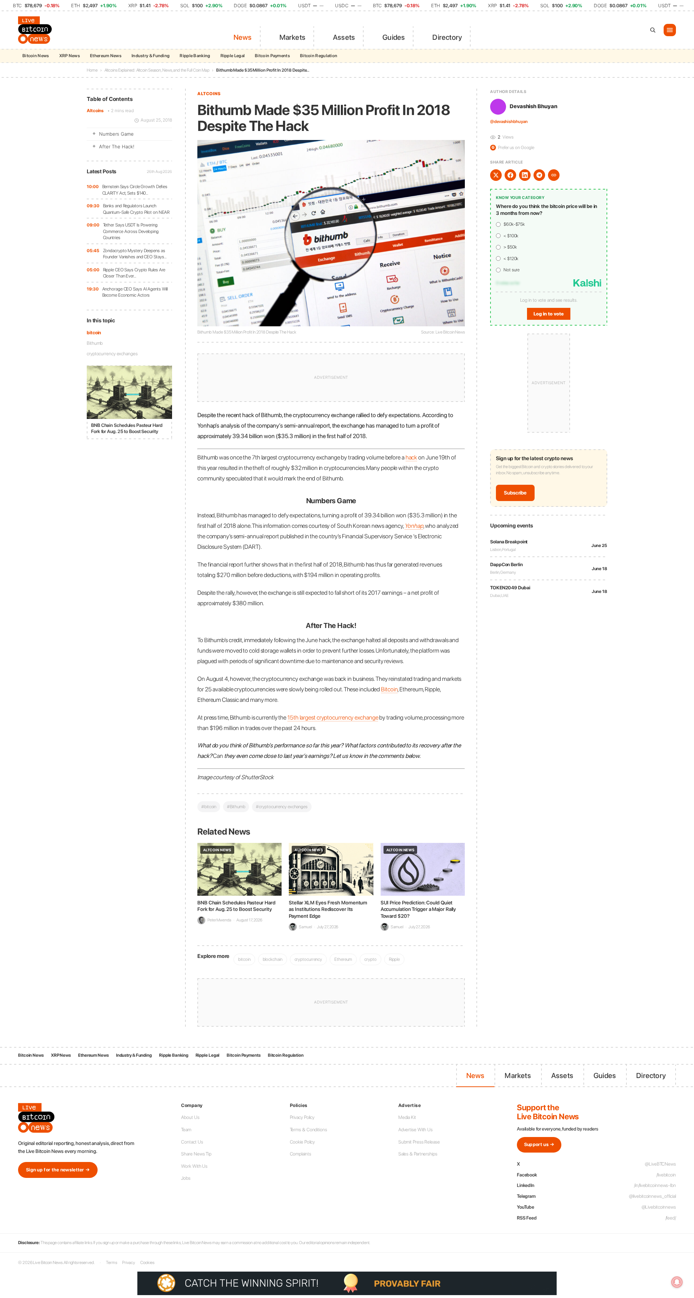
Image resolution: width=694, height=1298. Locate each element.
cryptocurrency (308, 959)
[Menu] (670, 30)
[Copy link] (554, 175)
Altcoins (95, 111)
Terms (111, 1262)
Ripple (394, 959)
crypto (370, 959)
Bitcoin (389, 689)
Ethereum (343, 959)
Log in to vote (549, 314)
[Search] (653, 30)
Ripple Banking (195, 55)
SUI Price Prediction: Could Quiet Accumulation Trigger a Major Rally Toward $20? (418, 909)
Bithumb (95, 343)
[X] (496, 175)
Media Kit (407, 1117)
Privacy (128, 1262)
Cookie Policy (302, 1142)
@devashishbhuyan (508, 121)
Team (186, 1129)
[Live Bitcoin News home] (36, 30)
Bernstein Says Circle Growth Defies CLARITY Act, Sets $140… (135, 190)
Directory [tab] (447, 37)
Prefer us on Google (513, 147)
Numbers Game (116, 134)
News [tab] (243, 37)
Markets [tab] (292, 37)
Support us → (539, 1144)
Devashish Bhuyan (533, 106)
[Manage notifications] (677, 1282)
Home (92, 70)
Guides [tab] (393, 37)
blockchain (272, 959)
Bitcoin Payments (272, 55)
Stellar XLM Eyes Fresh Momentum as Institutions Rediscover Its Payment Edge (328, 909)
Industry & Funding (151, 55)
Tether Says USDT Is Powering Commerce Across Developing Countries (131, 231)
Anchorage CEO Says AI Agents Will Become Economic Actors (135, 292)
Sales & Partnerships (417, 1154)
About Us (190, 1117)
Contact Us (192, 1142)
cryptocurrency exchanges (112, 353)
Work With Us (194, 1166)
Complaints (300, 1154)
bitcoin (94, 332)
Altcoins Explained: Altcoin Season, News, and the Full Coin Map (157, 70)
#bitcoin (208, 806)
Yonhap (413, 525)
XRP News (69, 55)
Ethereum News (105, 55)
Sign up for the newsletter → (58, 1169)
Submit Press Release (419, 1142)
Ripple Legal (232, 55)
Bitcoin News (35, 55)
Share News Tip (196, 1154)
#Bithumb (236, 806)
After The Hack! (116, 146)
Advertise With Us (415, 1129)
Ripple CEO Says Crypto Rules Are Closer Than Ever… (134, 273)
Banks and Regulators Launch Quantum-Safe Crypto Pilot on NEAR (136, 209)
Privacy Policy (302, 1117)
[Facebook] (510, 175)
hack (411, 457)
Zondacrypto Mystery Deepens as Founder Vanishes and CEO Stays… (135, 254)
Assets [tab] (344, 37)
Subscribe (515, 493)
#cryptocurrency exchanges (282, 806)
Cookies (147, 1262)
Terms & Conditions (308, 1129)
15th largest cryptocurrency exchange (332, 717)
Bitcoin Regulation (318, 55)
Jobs (185, 1178)
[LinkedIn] (525, 175)
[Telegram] (539, 175)
